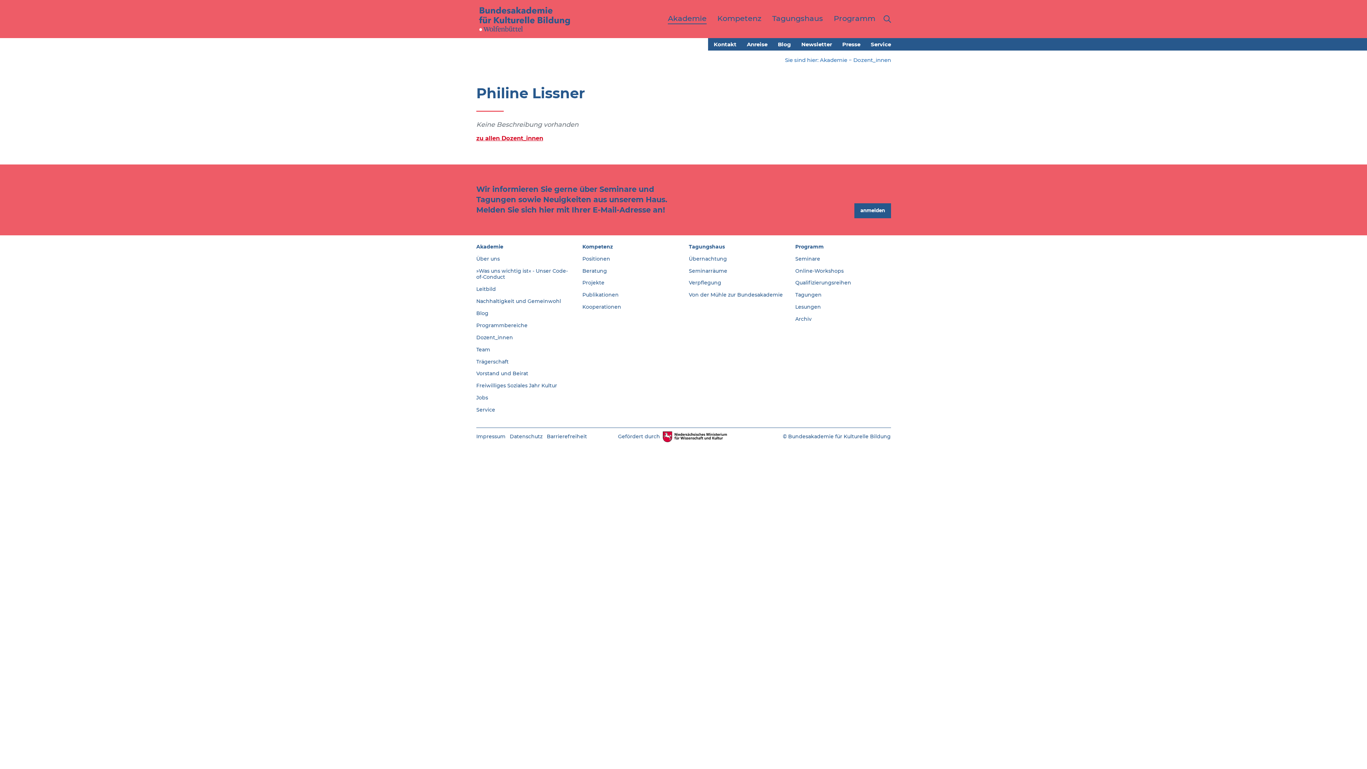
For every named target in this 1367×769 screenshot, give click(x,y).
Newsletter (816, 44)
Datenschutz (526, 436)
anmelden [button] (872, 210)
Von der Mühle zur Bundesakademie (736, 295)
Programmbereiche (502, 325)
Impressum (491, 436)
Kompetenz (597, 247)
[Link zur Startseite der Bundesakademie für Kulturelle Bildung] (524, 19)
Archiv (803, 319)
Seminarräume (708, 271)
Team (483, 349)
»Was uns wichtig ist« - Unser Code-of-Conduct (522, 274)
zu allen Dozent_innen (509, 138)
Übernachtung (708, 259)
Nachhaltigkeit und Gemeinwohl (518, 301)
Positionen (596, 259)
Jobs (482, 397)
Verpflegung (705, 282)
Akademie (833, 60)
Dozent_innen (872, 60)
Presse (851, 44)
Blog (784, 44)
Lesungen (808, 307)
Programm (809, 247)
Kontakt (725, 44)
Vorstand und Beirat (502, 373)
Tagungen (808, 295)
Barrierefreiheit (567, 436)
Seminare (807, 259)
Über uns (488, 259)
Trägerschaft (492, 362)
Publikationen (600, 295)
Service (881, 44)
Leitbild (486, 289)
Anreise (757, 44)
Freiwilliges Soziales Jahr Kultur (516, 385)
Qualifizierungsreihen (823, 282)
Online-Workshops (819, 271)
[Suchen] (886, 19)
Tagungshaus (707, 247)
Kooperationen (601, 307)
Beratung (594, 271)
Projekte (593, 282)
